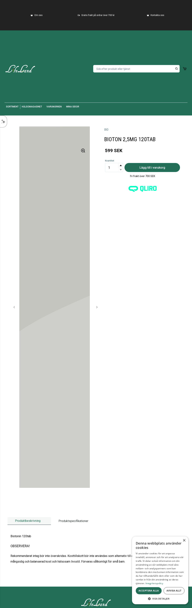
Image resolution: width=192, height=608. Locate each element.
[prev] (14, 307)
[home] (20, 68)
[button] (120, 165)
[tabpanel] (96, 548)
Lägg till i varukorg (152, 167)
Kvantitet (109, 160)
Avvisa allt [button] (173, 590)
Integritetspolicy (154, 583)
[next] (96, 307)
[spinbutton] (114, 167)
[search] (177, 68)
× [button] (184, 540)
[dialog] (160, 570)
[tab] (29, 521)
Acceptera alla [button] (149, 590)
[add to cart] (185, 69)
